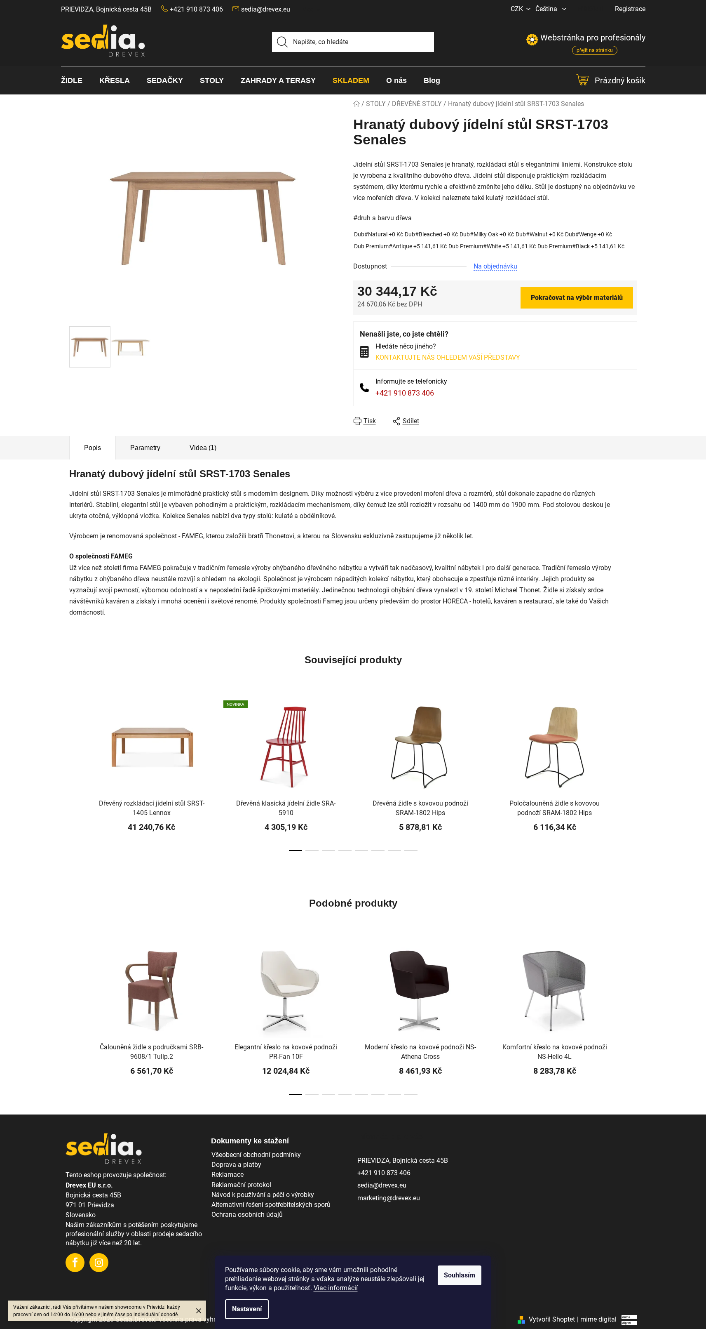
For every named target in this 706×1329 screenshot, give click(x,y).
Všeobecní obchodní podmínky (256, 1155)
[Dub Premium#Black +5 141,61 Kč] (581, 246)
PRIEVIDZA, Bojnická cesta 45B (106, 9)
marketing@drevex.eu (388, 1198)
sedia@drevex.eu (265, 9)
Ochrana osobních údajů (247, 1214)
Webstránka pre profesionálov (585, 37)
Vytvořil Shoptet (552, 1319)
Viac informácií (336, 1288)
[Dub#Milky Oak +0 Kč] (487, 234)
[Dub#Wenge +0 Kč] (588, 234)
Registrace (630, 9)
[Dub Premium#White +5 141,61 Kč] (492, 246)
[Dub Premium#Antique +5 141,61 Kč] (400, 246)
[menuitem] (76, 80)
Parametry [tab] (145, 447)
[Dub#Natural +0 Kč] (378, 234)
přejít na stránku (595, 50)
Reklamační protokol (241, 1185)
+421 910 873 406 (404, 393)
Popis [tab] (92, 447)
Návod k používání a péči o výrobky (262, 1195)
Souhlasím (459, 1275)
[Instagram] (98, 1262)
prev (75, 777)
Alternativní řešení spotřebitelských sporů (271, 1205)
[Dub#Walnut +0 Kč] (539, 234)
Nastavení (247, 1309)
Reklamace (227, 1174)
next (630, 777)
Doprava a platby (236, 1165)
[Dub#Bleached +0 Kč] (431, 234)
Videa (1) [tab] (203, 447)
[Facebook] (75, 1262)
